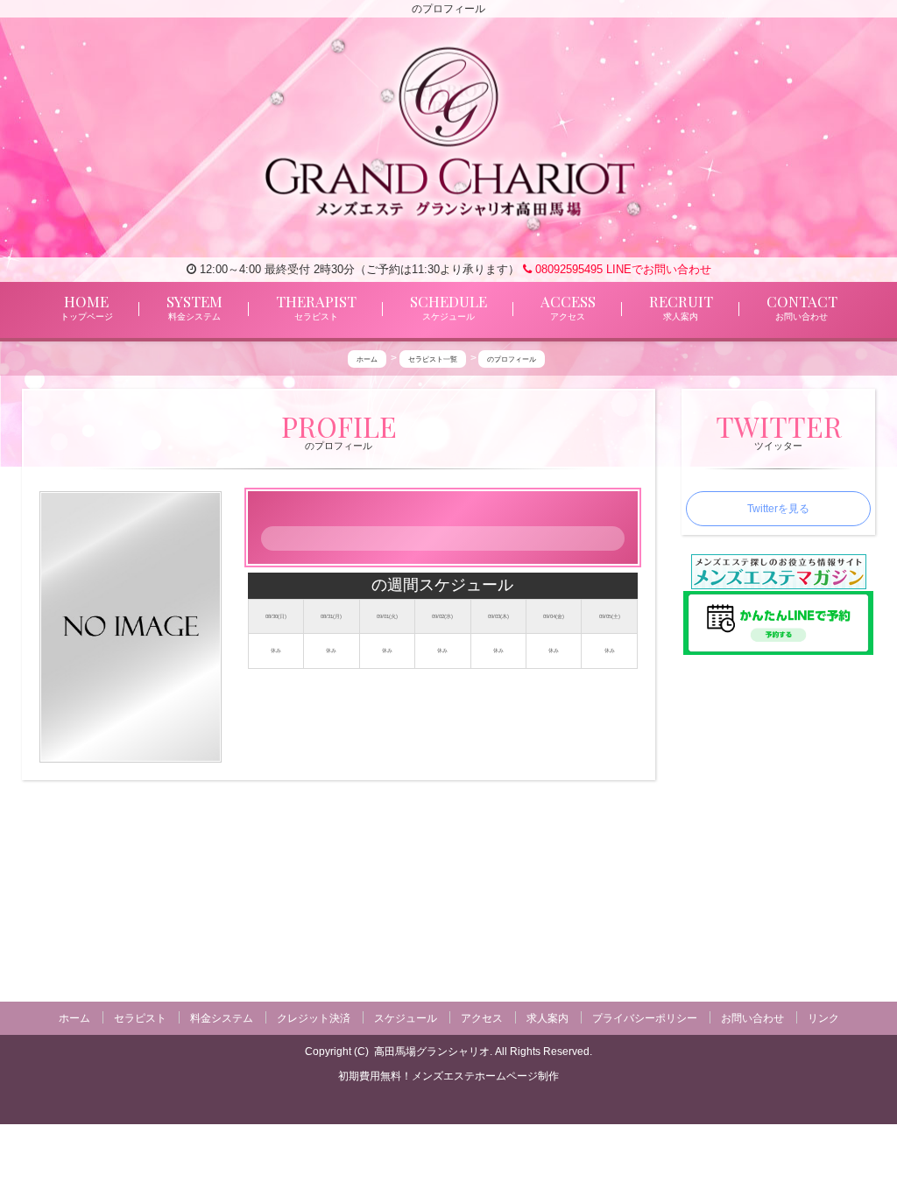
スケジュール (405, 1018)
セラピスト (140, 1018)
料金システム (221, 1018)
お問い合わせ (752, 1018)
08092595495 (567, 269)
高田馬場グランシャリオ (432, 1051)
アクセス (482, 1018)
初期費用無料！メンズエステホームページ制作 (448, 1076)
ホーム (74, 1018)
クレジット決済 (313, 1018)
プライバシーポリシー (644, 1018)
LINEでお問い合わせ (658, 269)
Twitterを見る (778, 509)
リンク (823, 1018)
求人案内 (547, 1018)
